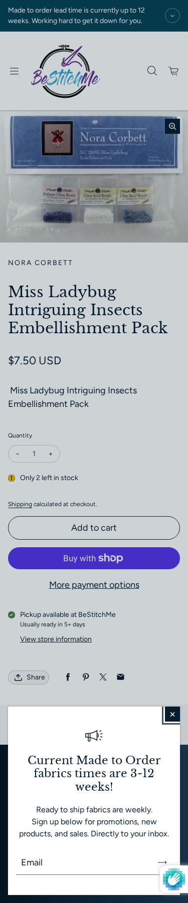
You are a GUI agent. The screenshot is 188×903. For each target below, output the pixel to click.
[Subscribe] (162, 862)
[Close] (172, 714)
